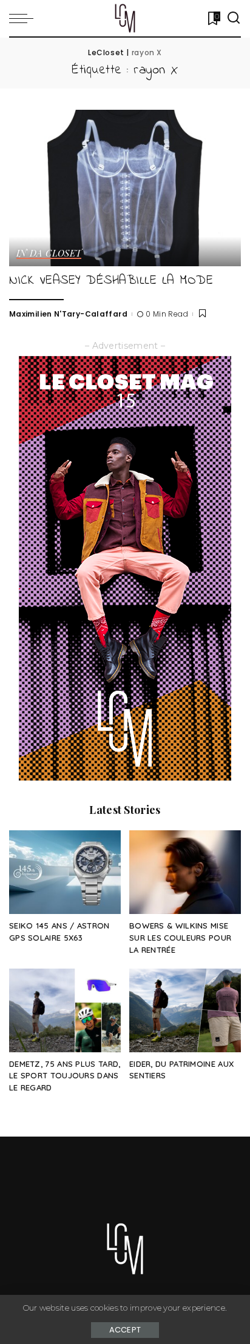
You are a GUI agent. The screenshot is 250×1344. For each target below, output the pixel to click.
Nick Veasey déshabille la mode (111, 280)
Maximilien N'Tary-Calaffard (68, 314)
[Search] (233, 18)
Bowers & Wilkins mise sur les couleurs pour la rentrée (180, 938)
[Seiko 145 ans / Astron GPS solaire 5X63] (65, 872)
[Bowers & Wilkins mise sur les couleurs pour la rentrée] (185, 872)
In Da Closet (48, 254)
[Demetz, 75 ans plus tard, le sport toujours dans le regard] (65, 1010)
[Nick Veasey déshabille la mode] (125, 188)
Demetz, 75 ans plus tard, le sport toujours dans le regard (65, 1076)
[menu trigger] (24, 18)
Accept (125, 1330)
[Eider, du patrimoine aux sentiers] (185, 1010)
